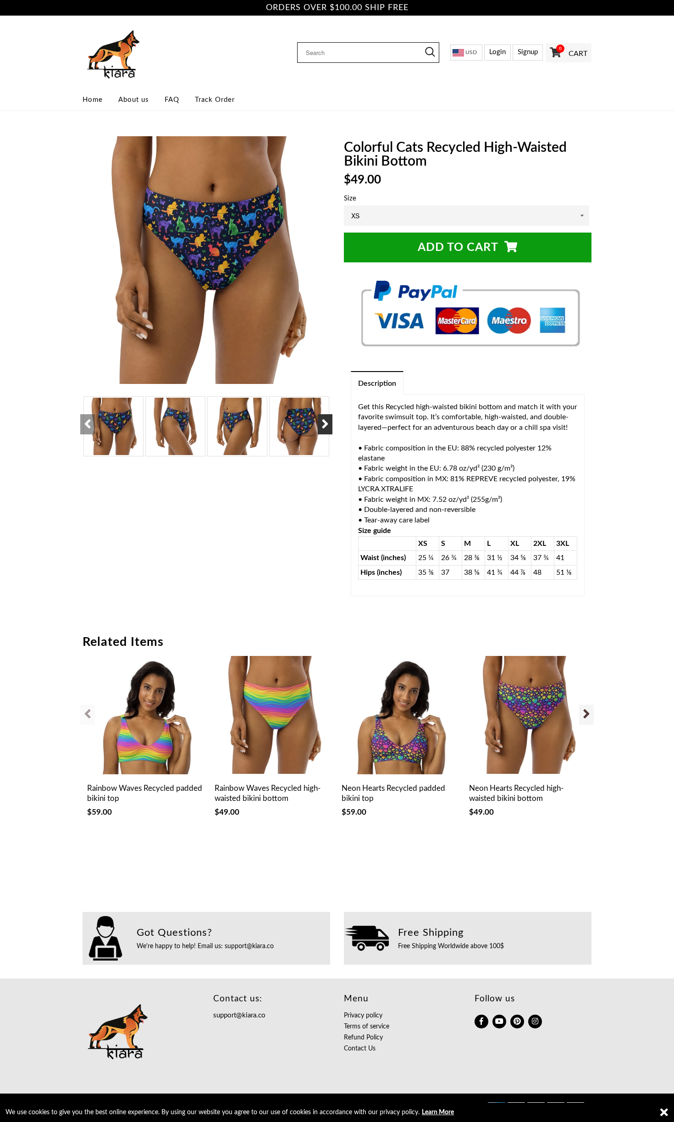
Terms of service (366, 1026)
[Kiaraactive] (141, 52)
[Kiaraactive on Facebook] (481, 1021)
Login (497, 52)
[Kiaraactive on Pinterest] (517, 1021)
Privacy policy (363, 1015)
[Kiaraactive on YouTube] (499, 1021)
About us (133, 100)
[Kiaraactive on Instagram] (535, 1021)
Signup (528, 52)
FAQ (172, 100)
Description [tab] (377, 383)
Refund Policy (363, 1037)
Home (93, 100)
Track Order (215, 100)
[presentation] (87, 424)
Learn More (438, 1112)
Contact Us (360, 1048)
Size (350, 198)
